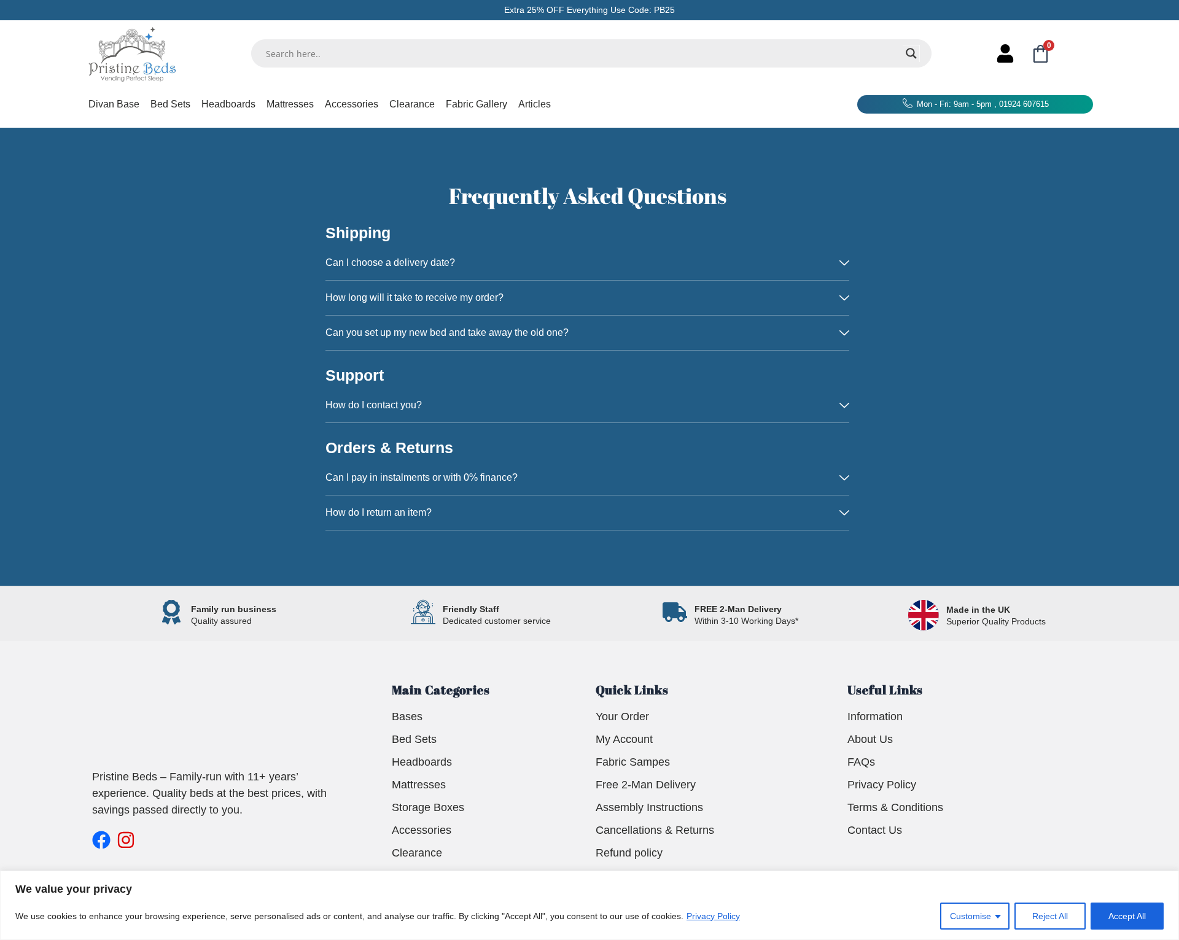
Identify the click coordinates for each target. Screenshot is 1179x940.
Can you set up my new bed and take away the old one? (447, 332)
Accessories (351, 104)
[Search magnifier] (911, 53)
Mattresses (290, 104)
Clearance (412, 104)
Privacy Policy (713, 916)
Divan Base (113, 104)
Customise (970, 916)
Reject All (1050, 916)
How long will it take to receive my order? (414, 297)
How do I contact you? (373, 405)
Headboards (228, 104)
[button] (587, 263)
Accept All (1127, 916)
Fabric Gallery (476, 104)
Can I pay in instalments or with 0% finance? (421, 477)
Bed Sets (170, 104)
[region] (589, 905)
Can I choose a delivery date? (390, 262)
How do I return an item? (378, 512)
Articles (534, 104)
